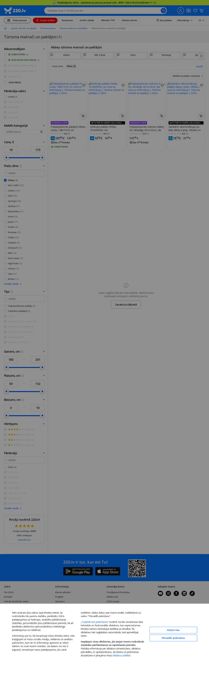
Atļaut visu (173, 630)
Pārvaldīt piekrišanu (173, 637)
